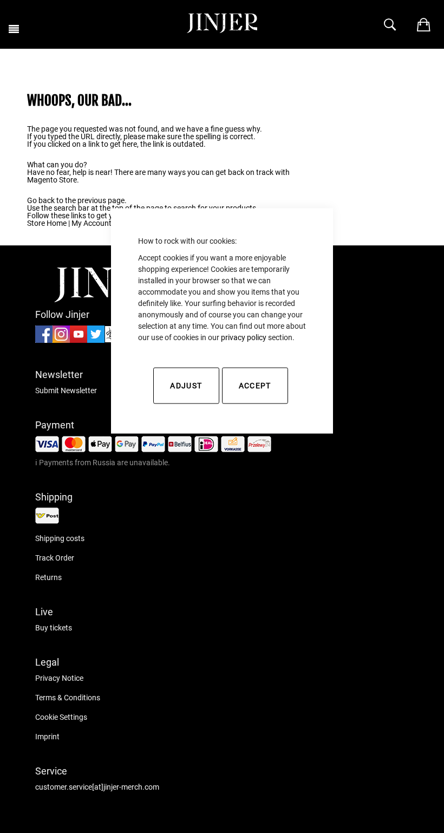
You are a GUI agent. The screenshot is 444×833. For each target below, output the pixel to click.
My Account (91, 223)
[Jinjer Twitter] (96, 340)
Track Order (54, 558)
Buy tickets (53, 627)
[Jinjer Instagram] (61, 340)
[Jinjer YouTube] (78, 340)
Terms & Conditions (67, 697)
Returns (48, 577)
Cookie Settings (61, 717)
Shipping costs (59, 538)
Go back (41, 200)
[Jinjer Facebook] (44, 340)
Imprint (47, 736)
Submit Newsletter (66, 390)
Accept (255, 385)
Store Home (47, 223)
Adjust (186, 385)
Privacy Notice (59, 678)
